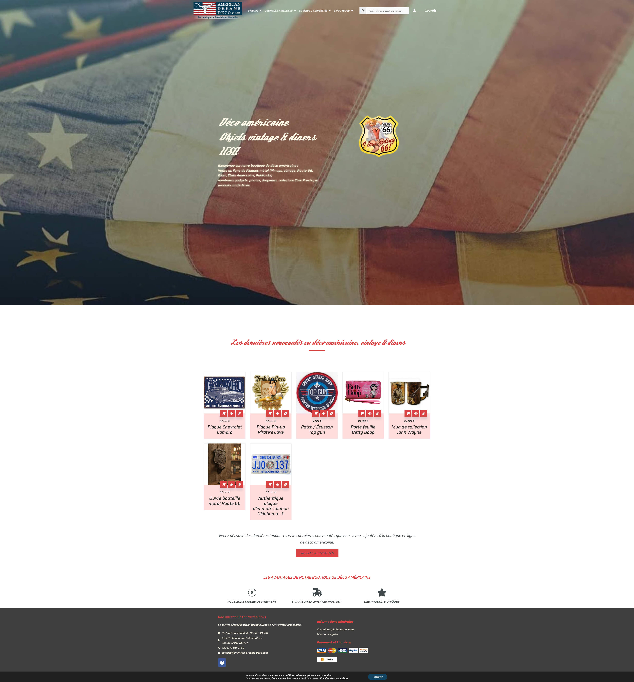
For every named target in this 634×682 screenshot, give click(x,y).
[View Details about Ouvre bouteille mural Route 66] (239, 484)
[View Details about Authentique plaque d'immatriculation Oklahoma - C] (285, 484)
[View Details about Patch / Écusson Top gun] (331, 413)
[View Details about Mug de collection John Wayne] (423, 413)
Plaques (253, 10)
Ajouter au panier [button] (223, 413)
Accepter (377, 676)
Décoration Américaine (279, 10)
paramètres (342, 678)
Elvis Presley (342, 10)
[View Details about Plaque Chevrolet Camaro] (239, 413)
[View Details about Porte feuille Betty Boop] (377, 413)
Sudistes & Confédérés (313, 10)
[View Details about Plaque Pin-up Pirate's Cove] (285, 413)
